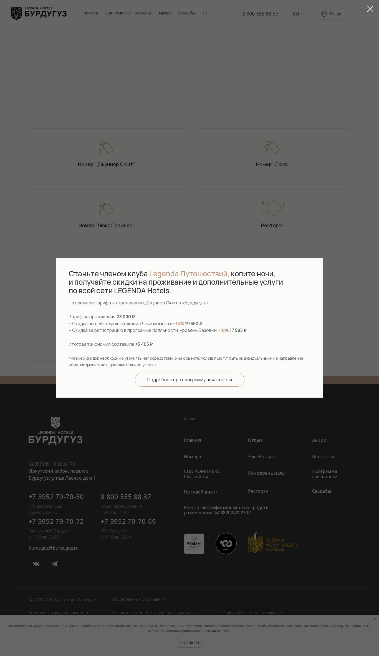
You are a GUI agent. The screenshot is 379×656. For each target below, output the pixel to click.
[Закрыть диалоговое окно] (370, 9)
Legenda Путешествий (188, 274)
